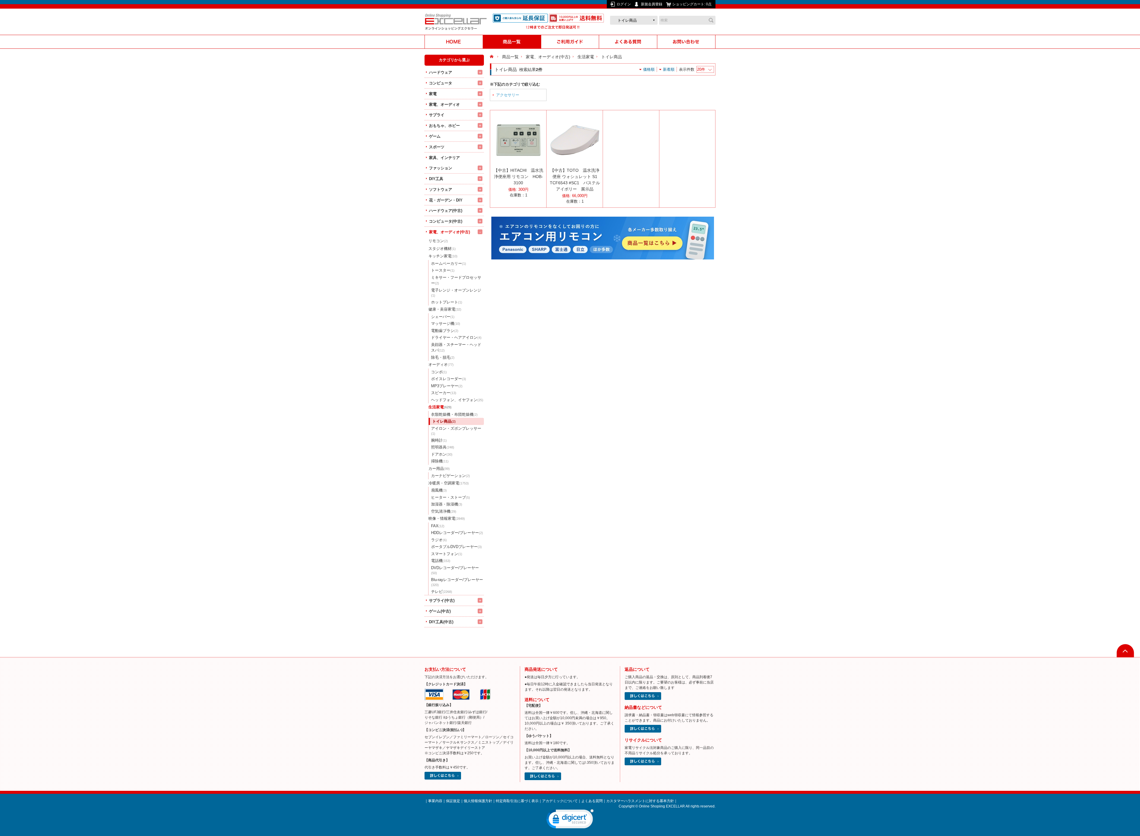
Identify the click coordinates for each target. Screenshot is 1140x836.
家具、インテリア (444, 157)
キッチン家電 (442, 256)
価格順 (649, 69)
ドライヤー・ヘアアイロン (456, 337)
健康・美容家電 (444, 309)
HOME (492, 57)
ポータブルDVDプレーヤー (456, 546)
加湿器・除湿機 (446, 504)
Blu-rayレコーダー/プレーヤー (457, 582)
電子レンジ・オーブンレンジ (456, 292)
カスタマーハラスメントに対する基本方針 (640, 801)
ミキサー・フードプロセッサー (456, 280)
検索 (711, 20)
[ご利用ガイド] (570, 41)
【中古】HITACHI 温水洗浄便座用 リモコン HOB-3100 (518, 176)
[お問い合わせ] (686, 41)
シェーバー (443, 316)
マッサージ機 (445, 323)
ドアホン (441, 454)
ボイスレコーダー (448, 379)
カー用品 (439, 468)
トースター (443, 270)
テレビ (441, 591)
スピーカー (443, 393)
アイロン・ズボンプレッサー (456, 431)
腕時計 (439, 440)
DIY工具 (436, 179)
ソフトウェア (440, 189)
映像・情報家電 (446, 518)
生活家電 (440, 407)
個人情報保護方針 (478, 801)
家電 (433, 94)
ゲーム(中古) (440, 611)
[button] (570, 820)
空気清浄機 (443, 511)
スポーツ (436, 147)
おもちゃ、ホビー (444, 125)
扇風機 (439, 490)
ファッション (440, 168)
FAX (437, 526)
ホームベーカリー (448, 263)
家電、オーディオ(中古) (449, 232)
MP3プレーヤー (447, 386)
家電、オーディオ (444, 104)
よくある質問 (592, 801)
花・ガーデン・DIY (446, 200)
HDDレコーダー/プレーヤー (457, 532)
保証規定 (453, 801)
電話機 (440, 560)
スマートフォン (446, 554)
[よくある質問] (628, 41)
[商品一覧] (512, 41)
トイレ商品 (444, 421)
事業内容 (435, 801)
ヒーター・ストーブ (450, 497)
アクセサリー (507, 95)
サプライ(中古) (442, 600)
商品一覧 (510, 57)
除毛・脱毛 (443, 357)
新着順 (668, 69)
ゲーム (435, 136)
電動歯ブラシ (444, 330)
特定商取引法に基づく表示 (517, 801)
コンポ (439, 372)
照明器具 (442, 447)
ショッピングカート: (692, 4)
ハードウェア (440, 72)
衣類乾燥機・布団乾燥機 (454, 414)
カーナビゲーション (450, 475)
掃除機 (440, 461)
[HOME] (454, 41)
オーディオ (441, 364)
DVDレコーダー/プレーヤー (455, 570)
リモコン (438, 241)
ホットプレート (446, 302)
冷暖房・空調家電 (448, 483)
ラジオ (439, 540)
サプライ (436, 115)
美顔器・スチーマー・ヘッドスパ (456, 347)
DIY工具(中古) (441, 622)
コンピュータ (440, 83)
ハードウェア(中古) (445, 210)
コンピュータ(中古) (445, 221)
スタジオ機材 (442, 248)
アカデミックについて (560, 801)
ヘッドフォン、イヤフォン (457, 400)
